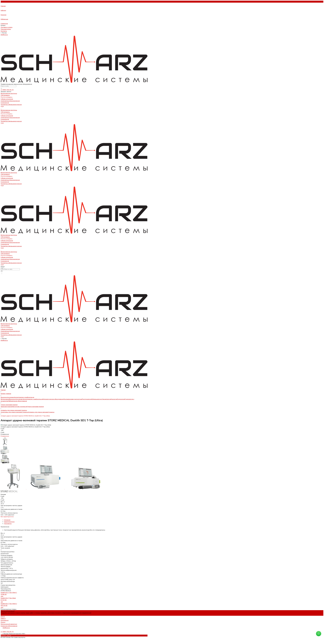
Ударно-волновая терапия (35, 407)
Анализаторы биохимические (10, 118)
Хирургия (114, 399)
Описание (7, 520)
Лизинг (3, 622)
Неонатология (106, 399)
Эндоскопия (121, 399)
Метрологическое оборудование (53, 399)
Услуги (3, 617)
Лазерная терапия (6, 407)
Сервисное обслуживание (9, 626)
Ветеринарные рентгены (9, 110)
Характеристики (9, 522)
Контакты (4, 31)
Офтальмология (97, 399)
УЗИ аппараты (5, 112)
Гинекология (5, 119)
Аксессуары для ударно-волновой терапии (14, 412)
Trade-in (3, 618)
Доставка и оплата (6, 27)
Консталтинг (5, 620)
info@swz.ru (4, 35)
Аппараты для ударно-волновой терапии (41, 412)
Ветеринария (5, 399)
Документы (8, 524)
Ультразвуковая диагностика (73, 399)
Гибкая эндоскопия (7, 116)
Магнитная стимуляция (19, 407)
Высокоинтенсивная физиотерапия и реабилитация (26, 399)
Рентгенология (87, 399)
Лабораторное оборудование (17, 401)
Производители (6, 29)
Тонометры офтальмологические (11, 121)
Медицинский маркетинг (9, 624)
